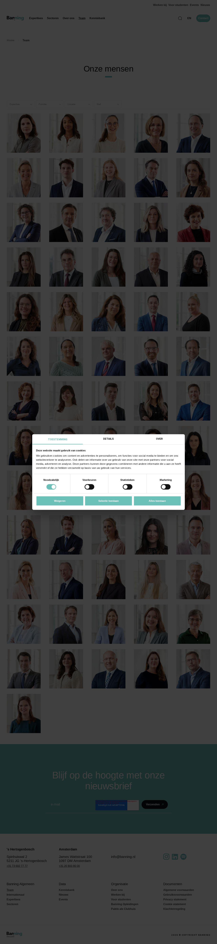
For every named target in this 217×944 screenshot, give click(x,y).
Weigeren (59, 500)
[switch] (89, 486)
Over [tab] (159, 438)
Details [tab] (108, 438)
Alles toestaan (157, 500)
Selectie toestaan (108, 500)
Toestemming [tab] (57, 439)
